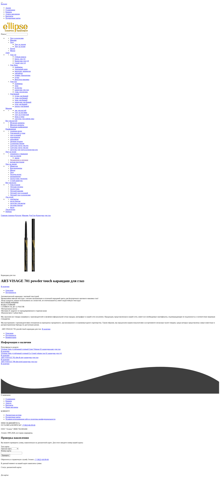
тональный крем (21, 69)
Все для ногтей (11, 121)
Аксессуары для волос (19, 179)
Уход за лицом (20, 44)
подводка (18, 88)
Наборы (9, 212)
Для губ (13, 55)
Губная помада (20, 57)
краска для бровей (22, 106)
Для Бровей (14, 94)
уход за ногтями (21, 112)
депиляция (14, 139)
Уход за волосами (17, 38)
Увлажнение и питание (19, 160)
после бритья (15, 201)
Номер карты (6, 451)
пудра (17, 77)
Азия (7, 53)
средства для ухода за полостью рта (24, 150)
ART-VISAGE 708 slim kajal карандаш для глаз (19, 362)
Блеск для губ (20, 59)
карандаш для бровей (23, 102)
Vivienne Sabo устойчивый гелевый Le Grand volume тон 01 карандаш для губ (31, 353)
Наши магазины (12, 407)
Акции (8, 8)
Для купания (15, 185)
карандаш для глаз (22, 90)
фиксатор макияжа (22, 79)
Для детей (9, 197)
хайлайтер (19, 73)
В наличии (5, 286)
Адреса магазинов (13, 14)
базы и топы (19, 117)
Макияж (13, 40)
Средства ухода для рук (19, 145)
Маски (12, 51)
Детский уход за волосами (20, 195)
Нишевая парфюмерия (19, 127)
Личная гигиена (16, 141)
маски (17, 158)
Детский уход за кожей (19, 193)
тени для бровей (21, 100)
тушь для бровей (21, 98)
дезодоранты (15, 137)
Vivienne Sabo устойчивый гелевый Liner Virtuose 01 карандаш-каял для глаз (30, 349)
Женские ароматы (17, 125)
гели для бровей (21, 104)
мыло (12, 207)
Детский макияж (16, 191)
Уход (12, 42)
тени (16, 86)
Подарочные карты (13, 18)
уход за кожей (15, 135)
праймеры (19, 67)
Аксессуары (14, 189)
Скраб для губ (20, 63)
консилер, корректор (23, 71)
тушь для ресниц (21, 92)
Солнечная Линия (17, 143)
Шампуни (14, 166)
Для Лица (14, 65)
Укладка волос (15, 174)
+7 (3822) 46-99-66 (41, 459)
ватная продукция (17, 162)
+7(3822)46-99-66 (28, 425)
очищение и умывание (19, 154)
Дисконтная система (13, 415)
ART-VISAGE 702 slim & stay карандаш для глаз (19, 357)
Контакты (9, 16)
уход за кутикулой (22, 115)
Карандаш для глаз (43, 215)
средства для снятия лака (24, 119)
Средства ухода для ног (19, 148)
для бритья (14, 199)
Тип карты (5, 447)
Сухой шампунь (16, 181)
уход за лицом (15, 156)
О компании (10, 10)
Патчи (12, 49)
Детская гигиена (16, 187)
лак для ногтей (20, 110)
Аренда (8, 403)
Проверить (5, 455)
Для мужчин (10, 209)
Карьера (9, 12)
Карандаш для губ (22, 61)
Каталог (4, 4)
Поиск (3, 34)
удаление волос (16, 131)
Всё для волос (11, 183)
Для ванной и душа (17, 133)
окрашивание (15, 176)
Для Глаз (13, 82)
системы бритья (16, 205)
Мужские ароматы (17, 123)
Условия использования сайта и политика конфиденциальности (30, 419)
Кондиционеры (16, 168)
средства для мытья (17, 203)
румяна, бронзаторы (22, 75)
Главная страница (8, 215)
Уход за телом (20, 46)
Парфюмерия (11, 129)
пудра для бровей (21, 96)
